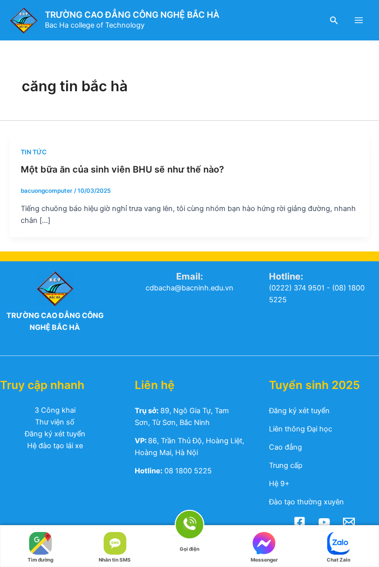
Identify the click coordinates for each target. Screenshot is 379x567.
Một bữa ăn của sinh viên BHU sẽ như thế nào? (122, 169)
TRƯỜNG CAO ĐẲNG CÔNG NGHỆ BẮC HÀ (132, 14)
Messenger (264, 558)
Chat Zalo (338, 558)
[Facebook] (299, 522)
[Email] (349, 522)
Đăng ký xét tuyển (55, 433)
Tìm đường (40, 558)
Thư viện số (55, 422)
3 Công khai (55, 410)
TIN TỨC (33, 152)
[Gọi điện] (189, 531)
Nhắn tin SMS (115, 558)
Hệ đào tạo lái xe (55, 445)
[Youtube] (324, 522)
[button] (334, 20)
